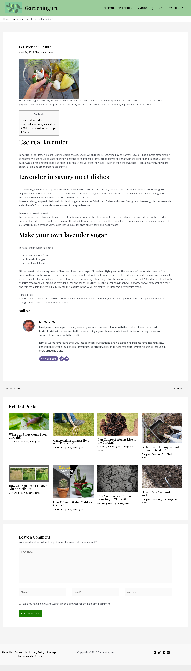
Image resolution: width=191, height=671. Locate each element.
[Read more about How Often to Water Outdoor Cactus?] (73, 481)
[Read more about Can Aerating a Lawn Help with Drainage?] (73, 424)
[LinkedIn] (163, 652)
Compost (101, 446)
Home (6, 19)
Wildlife (174, 8)
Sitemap (51, 652)
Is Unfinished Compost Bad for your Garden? (160, 448)
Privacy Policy (36, 652)
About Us (7, 652)
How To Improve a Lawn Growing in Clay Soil (114, 497)
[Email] (66, 358)
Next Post (181, 388)
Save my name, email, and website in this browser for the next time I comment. (66, 603)
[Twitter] (159, 652)
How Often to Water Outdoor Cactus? (73, 503)
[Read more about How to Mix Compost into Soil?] (162, 476)
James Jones (47, 321)
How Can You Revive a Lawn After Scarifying (28, 487)
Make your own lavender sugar (39, 128)
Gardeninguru (42, 7)
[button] (161, 8)
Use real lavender (31, 120)
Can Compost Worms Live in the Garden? (116, 440)
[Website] (61, 358)
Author (26, 131)
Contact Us (21, 652)
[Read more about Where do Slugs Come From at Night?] (29, 421)
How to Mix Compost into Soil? (159, 493)
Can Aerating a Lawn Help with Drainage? (71, 441)
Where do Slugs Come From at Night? (28, 435)
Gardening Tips (149, 8)
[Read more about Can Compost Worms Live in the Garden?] (117, 424)
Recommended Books (117, 8)
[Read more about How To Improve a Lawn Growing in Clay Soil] (117, 478)
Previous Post (12, 388)
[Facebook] (155, 652)
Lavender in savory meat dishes (39, 124)
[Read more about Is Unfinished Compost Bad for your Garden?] (162, 427)
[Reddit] (168, 652)
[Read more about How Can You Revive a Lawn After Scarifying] (29, 473)
